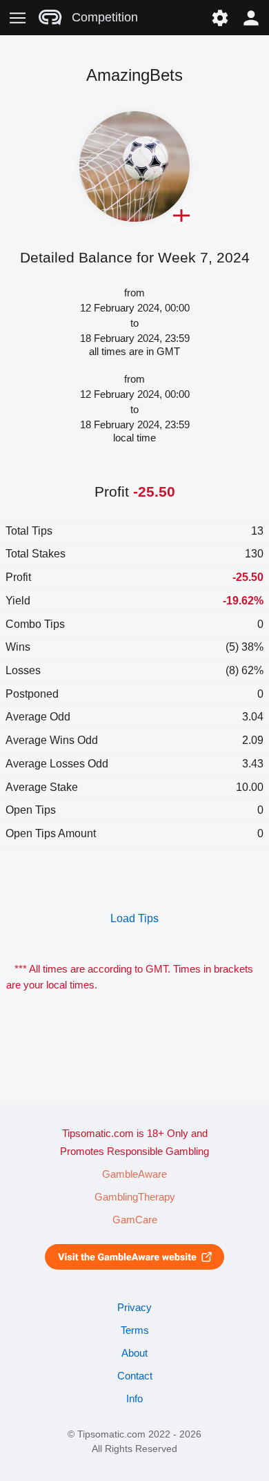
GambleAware (134, 1174)
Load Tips (134, 918)
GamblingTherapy (134, 1197)
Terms (135, 1330)
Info (134, 1398)
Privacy (134, 1307)
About (134, 1353)
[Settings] (219, 17)
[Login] (251, 17)
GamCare (134, 1219)
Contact (134, 1376)
